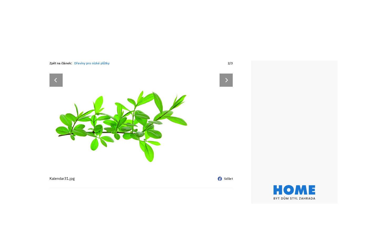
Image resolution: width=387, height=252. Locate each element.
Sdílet (228, 179)
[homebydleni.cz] (294, 192)
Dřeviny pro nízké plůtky (92, 63)
